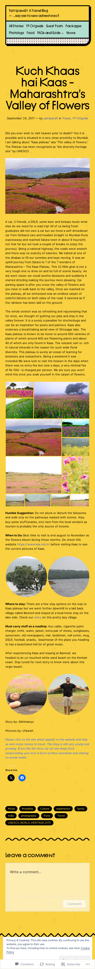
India (11, 815)
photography (29, 815)
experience (63, 808)
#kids (11, 808)
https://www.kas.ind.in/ (33, 544)
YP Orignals (80, 118)
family (81, 808)
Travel (66, 118)
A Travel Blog (38, 10)
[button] (19, 389)
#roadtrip (27, 808)
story (38, 617)
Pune (47, 815)
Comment (74, 904)
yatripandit (51, 118)
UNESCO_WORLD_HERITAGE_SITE (29, 822)
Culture (44, 808)
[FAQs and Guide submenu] (62, 33)
